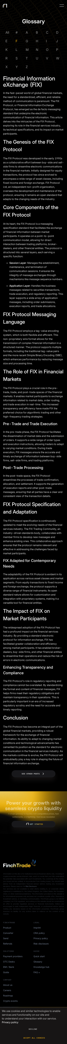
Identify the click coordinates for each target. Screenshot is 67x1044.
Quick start (39, 956)
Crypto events (10, 1001)
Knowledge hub (41, 967)
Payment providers (12, 956)
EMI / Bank (8, 967)
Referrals (7, 943)
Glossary (38, 961)
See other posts (31, 774)
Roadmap (8, 995)
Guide (6, 972)
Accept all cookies (34, 1038)
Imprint (37, 927)
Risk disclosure (41, 943)
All (7, 32)
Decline (33, 1029)
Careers (7, 990)
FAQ (36, 972)
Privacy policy (41, 938)
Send (5, 938)
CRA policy (39, 933)
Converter (8, 933)
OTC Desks (9, 961)
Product (7, 927)
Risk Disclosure (31, 886)
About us (7, 985)
